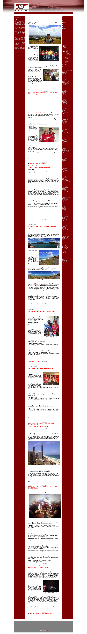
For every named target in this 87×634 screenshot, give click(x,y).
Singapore (64, 228)
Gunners (64, 153)
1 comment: (39, 361)
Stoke (64, 234)
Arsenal (31, 92)
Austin (24, 23)
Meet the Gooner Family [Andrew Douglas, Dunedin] (40, 112)
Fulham (34, 221)
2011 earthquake (38, 284)
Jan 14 (66, 58)
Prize (64, 217)
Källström (64, 168)
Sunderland (64, 235)
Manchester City (65, 180)
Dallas (21, 28)
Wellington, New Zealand (34, 222)
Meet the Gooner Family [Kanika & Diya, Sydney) (39, 492)
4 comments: (39, 219)
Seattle (16, 45)
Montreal (20, 39)
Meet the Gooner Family (39, 163)
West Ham (64, 262)
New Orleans (65, 191)
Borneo (64, 99)
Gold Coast (64, 148)
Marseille (20, 37)
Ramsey (23, 43)
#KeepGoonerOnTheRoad (21, 20)
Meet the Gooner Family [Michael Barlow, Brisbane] (40, 368)
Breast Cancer (22, 25)
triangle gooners (65, 249)
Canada (64, 104)
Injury (64, 160)
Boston (18, 25)
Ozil (15, 41)
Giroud (45, 92)
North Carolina (23, 40)
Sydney (41, 565)
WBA (18, 47)
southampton (65, 230)
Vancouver (16, 47)
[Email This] (43, 91)
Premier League (42, 221)
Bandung (64, 92)
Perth (64, 207)
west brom (64, 261)
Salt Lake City (19, 44)
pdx (63, 205)
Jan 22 (66, 57)
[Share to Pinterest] (47, 91)
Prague (16, 42)
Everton (64, 130)
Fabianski (64, 133)
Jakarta (64, 162)
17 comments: (39, 91)
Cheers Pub (65, 114)
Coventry (39, 92)
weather (64, 259)
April (65, 47)
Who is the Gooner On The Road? (26, 13)
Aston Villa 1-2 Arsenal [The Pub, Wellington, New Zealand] (42, 226)
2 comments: (39, 303)
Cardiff (37, 613)
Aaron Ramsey (17, 21)
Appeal (64, 79)
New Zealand (55, 92)
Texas (64, 244)
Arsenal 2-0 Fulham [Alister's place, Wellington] (39, 167)
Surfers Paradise (65, 237)
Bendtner (34, 613)
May (65, 46)
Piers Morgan (65, 208)
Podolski (29, 93)
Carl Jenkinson (65, 109)
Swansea (64, 238)
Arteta (64, 84)
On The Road (17, 13)
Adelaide (64, 73)
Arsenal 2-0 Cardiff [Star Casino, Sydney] (38, 567)
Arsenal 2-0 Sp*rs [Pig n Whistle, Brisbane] (38, 426)
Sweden (64, 239)
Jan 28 (66, 52)
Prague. (19, 42)
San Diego (23, 44)
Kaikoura (64, 167)
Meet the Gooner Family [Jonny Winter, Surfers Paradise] (41, 311)
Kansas (18, 36)
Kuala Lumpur (65, 171)
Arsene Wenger (17, 23)
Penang (64, 206)
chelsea (21, 48)
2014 (64, 45)
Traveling (19, 46)
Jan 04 (66, 62)
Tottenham (33, 487)
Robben (64, 221)
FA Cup (42, 92)
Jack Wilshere (65, 161)
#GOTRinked (16, 20)
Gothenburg (65, 152)
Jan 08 (66, 61)
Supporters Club (23, 45)
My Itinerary (35, 13)
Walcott (21, 47)
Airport (21, 21)
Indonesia (64, 159)
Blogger (47, 630)
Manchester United (66, 181)
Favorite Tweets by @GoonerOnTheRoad (18, 17)
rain (63, 218)
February (65, 50)
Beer (24, 24)
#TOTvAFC (65, 71)
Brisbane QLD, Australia (34, 424)
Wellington (46, 221)
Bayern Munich (65, 94)
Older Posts (56, 615)
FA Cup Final (65, 132)
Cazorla (37, 92)
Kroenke (64, 170)
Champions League (17, 26)
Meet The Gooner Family (42, 13)
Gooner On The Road (49, 92)
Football (64, 138)
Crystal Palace (17, 28)
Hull (63, 157)
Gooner (40, 423)
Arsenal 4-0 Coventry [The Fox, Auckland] (38, 19)
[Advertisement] (43, 103)
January (65, 51)
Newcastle (64, 195)
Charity (22, 26)
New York (18, 40)
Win (22, 47)
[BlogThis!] (44, 91)
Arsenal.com (23, 22)
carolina (19, 48)
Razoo (16, 44)
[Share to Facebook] (46, 91)
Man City (64, 178)
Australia (34, 423)
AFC (63, 74)
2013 (64, 64)
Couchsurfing (23, 27)
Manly (64, 182)
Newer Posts (30, 615)
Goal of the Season (66, 147)
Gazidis (24, 30)
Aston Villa (21, 23)
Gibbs (18, 31)
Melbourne (23, 38)
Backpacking (20, 24)
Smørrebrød (18, 45)
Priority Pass (20, 43)
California (64, 103)
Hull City (64, 158)
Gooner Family (37, 221)
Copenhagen (18, 27)
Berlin (16, 25)
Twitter (34, 370)
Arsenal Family (65, 81)
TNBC (64, 245)
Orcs (64, 200)
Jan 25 (66, 56)
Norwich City (65, 199)
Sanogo (64, 226)
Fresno (16, 30)
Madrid (64, 176)
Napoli (22, 39)
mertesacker (65, 187)
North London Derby (66, 197)
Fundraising (21, 30)
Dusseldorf (64, 128)
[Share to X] (45, 91)
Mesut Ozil (16, 39)
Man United (16, 37)
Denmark (24, 28)
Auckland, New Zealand (34, 94)
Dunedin (34, 163)
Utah (64, 253)
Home (43, 615)
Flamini (64, 137)
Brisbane (37, 423)
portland (64, 210)
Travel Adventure (65, 247)
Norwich (64, 198)
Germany (16, 31)
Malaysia (64, 177)
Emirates (40, 486)
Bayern (64, 93)
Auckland (34, 92)
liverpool (23, 48)
